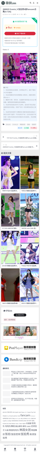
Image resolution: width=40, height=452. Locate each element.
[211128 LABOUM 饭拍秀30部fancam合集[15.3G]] (10, 210)
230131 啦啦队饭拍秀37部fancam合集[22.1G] (29, 304)
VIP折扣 (18, 28)
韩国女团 (22, 124)
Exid (19, 416)
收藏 (27, 128)
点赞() (34, 128)
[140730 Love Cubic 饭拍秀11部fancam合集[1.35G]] (29, 210)
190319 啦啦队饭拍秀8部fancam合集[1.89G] (10, 304)
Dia (8, 416)
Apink (16, 412)
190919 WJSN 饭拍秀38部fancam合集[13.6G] (10, 191)
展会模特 (18, 426)
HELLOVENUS (24, 418)
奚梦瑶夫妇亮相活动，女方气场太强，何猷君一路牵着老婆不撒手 (24, 399)
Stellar (17, 423)
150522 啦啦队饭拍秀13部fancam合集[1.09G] (29, 191)
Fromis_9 (15, 124)
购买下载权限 (21, 33)
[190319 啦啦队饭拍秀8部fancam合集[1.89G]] (10, 285)
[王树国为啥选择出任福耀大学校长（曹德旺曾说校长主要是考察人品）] (6, 387)
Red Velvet (12, 423)
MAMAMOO (15, 421)
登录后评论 (21, 315)
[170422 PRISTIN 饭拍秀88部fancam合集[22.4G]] (29, 247)
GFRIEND (6, 418)
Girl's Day (12, 418)
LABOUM (33, 418)
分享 (21, 128)
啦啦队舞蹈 (10, 426)
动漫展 (28, 423)
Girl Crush (17, 418)
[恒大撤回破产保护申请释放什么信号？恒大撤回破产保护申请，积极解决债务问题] (6, 380)
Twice (20, 423)
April (20, 412)
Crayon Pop (30, 412)
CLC (26, 412)
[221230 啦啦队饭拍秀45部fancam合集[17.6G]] (10, 247)
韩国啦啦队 (14, 430)
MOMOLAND (22, 421)
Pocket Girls (6, 423)
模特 (24, 426)
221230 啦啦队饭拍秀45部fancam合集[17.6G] (10, 266)
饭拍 (28, 124)
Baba (23, 412)
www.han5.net (21, 445)
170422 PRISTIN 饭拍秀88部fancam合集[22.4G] (29, 266)
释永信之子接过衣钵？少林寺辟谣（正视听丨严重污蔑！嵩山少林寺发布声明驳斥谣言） (24, 373)
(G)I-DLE (5, 412)
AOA (14, 412)
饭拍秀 (14, 14)
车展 (7, 430)
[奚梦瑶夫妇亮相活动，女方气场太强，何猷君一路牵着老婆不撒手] (6, 400)
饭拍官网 (15, 434)
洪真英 (29, 426)
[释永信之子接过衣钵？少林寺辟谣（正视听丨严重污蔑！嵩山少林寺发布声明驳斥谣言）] (6, 373)
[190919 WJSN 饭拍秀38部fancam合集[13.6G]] (10, 172)
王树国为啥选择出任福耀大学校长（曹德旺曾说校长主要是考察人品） (24, 386)
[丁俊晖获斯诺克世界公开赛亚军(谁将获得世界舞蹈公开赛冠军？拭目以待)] (6, 393)
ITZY (29, 418)
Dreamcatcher (13, 416)
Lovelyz (9, 421)
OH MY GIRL (31, 421)
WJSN (24, 423)
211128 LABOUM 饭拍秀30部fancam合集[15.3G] (10, 229)
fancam (8, 124)
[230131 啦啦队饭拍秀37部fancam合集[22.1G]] (29, 285)
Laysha (5, 421)
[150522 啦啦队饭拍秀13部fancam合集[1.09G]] (29, 172)
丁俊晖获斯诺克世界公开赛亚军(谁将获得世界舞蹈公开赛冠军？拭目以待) (23, 392)
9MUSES (9, 412)
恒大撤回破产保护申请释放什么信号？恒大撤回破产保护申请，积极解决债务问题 (24, 379)
